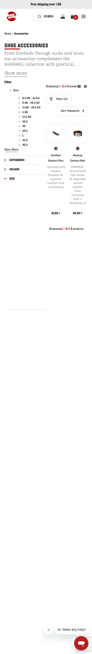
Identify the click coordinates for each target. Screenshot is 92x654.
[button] (73, 16)
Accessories (21, 33)
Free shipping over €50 (46, 4)
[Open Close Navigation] (83, 16)
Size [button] (12, 179)
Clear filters (11, 149)
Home (7, 33)
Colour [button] (14, 169)
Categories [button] (17, 160)
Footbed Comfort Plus (55, 158)
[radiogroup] (55, 148)
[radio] (56, 148)
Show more (15, 73)
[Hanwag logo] (11, 16)
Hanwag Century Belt (77, 158)
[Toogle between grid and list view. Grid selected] (82, 87)
